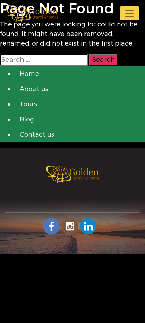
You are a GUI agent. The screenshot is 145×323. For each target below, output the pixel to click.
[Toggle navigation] (129, 13)
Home (29, 74)
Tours (28, 104)
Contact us (37, 134)
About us (34, 89)
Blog (27, 119)
